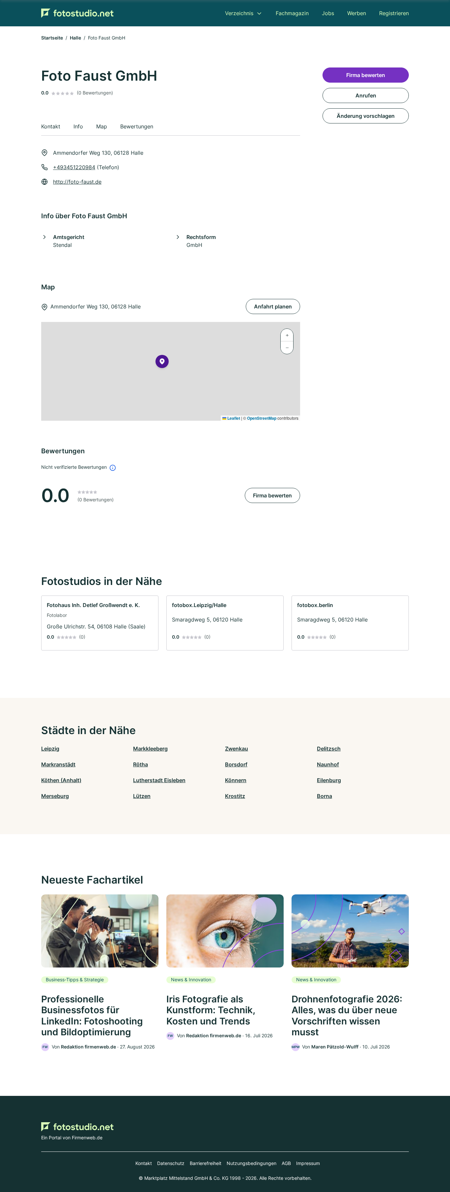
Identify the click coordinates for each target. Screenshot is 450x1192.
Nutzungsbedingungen (251, 1163)
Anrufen (365, 95)
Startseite (52, 37)
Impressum (308, 1163)
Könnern (235, 780)
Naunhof (328, 764)
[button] (162, 362)
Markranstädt (58, 764)
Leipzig (50, 748)
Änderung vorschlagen (366, 116)
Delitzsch (329, 748)
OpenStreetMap (261, 418)
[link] (99, 623)
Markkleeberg (150, 748)
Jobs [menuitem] (328, 13)
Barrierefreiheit (205, 1163)
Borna (324, 796)
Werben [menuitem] (356, 13)
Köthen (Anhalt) (61, 780)
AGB (286, 1163)
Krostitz (235, 796)
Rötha (140, 764)
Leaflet (233, 418)
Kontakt (143, 1163)
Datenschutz (170, 1163)
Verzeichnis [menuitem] (239, 13)
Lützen (142, 796)
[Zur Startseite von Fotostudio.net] (77, 13)
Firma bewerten (272, 495)
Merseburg (55, 796)
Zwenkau (236, 748)
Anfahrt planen (273, 306)
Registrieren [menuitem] (394, 13)
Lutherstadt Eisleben (159, 780)
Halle (75, 37)
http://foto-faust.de (77, 181)
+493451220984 (74, 167)
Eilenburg (329, 780)
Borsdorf (236, 764)
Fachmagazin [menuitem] (292, 13)
